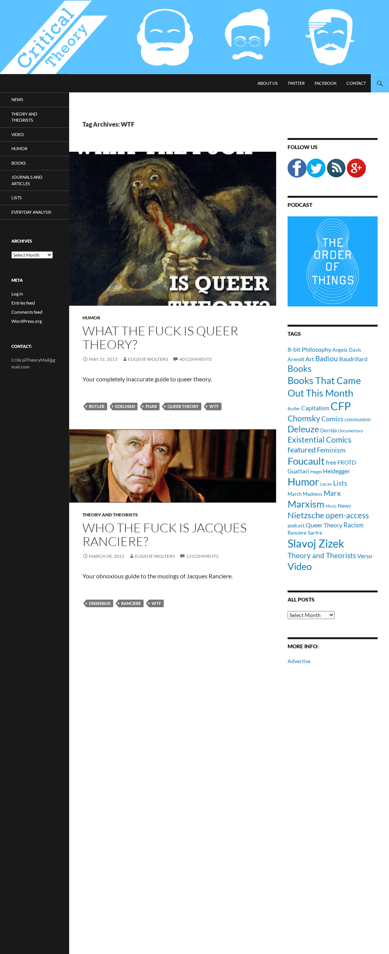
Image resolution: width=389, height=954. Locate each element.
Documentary (350, 430)
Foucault (306, 461)
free (331, 462)
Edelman (125, 406)
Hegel (316, 471)
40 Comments (195, 359)
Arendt (296, 359)
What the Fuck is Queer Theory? (160, 337)
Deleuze (303, 429)
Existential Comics (319, 439)
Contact (356, 83)
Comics (332, 418)
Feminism (331, 450)
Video (300, 566)
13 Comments (202, 556)
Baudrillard (353, 359)
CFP (340, 406)
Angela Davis (346, 350)
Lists (340, 483)
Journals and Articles (26, 180)
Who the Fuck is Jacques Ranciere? (164, 534)
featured (302, 449)
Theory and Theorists (110, 514)
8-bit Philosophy (309, 349)
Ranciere (131, 603)
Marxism (306, 504)
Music (331, 505)
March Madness (305, 494)
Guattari (298, 471)
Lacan (326, 483)
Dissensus (100, 603)
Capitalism (315, 407)
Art (309, 358)
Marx (332, 493)
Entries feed (23, 303)
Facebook (326, 83)
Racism (353, 525)
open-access (347, 515)
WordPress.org (26, 321)
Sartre (315, 532)
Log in (17, 294)
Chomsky (304, 418)
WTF (214, 406)
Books (300, 368)
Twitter (296, 83)
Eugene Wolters (148, 359)
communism (358, 419)
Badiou (326, 358)
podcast (296, 526)
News (344, 505)
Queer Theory (183, 406)
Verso (364, 555)
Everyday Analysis (31, 212)
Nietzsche (306, 515)
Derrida (328, 430)
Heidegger (336, 471)
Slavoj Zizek (316, 543)
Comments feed (27, 312)
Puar (151, 406)
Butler (96, 406)
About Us (268, 83)
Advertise (299, 661)
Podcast (300, 205)
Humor (91, 318)
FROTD (346, 462)
